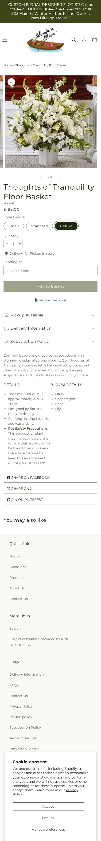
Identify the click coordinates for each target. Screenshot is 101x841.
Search (15, 628)
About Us (17, 588)
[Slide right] (61, 177)
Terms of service (22, 738)
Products (16, 578)
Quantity (11, 236)
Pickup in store (42, 253)
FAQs (13, 685)
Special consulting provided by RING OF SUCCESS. (39, 642)
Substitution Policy (25, 727)
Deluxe (66, 226)
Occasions (17, 567)
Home (8, 65)
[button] (74, 40)
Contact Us (18, 599)
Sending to (20, 262)
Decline (48, 818)
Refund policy (20, 717)
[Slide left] (40, 177)
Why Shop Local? (23, 749)
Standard (39, 226)
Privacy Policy (21, 706)
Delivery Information (26, 674)
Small (13, 226)
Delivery (16, 253)
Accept (48, 806)
